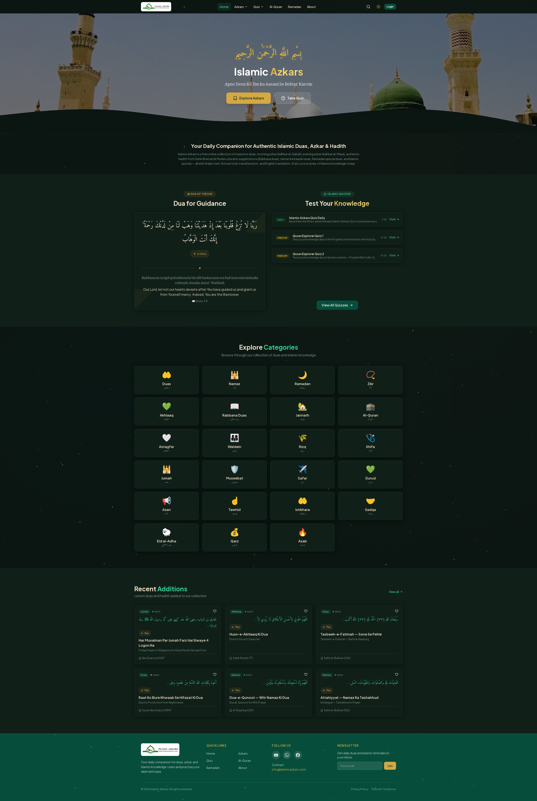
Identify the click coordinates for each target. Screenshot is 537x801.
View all (394, 592)
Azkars (239, 7)
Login (390, 6)
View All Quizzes (335, 305)
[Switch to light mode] (378, 7)
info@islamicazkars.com (289, 769)
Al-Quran (276, 7)
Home (224, 7)
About (311, 7)
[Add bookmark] (214, 611)
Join (390, 766)
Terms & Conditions (383, 789)
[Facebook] (298, 755)
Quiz (256, 7)
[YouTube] (276, 755)
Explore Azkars (251, 98)
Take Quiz (295, 98)
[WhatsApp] (287, 755)
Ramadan (294, 7)
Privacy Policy (359, 789)
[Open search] (368, 7)
